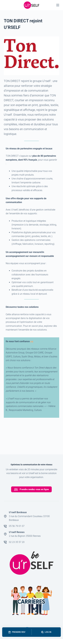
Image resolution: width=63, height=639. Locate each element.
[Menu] (57, 5)
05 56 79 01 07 (16, 526)
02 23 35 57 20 (16, 542)
